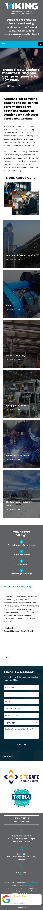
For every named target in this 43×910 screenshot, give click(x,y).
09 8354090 (33, 883)
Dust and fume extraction (21, 255)
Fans (8, 305)
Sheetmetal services (17, 455)
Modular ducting (15, 355)
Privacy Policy (8, 756)
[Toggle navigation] (3, 44)
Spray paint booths (17, 405)
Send (19, 744)
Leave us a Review (21, 820)
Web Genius (26, 885)
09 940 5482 (21, 875)
